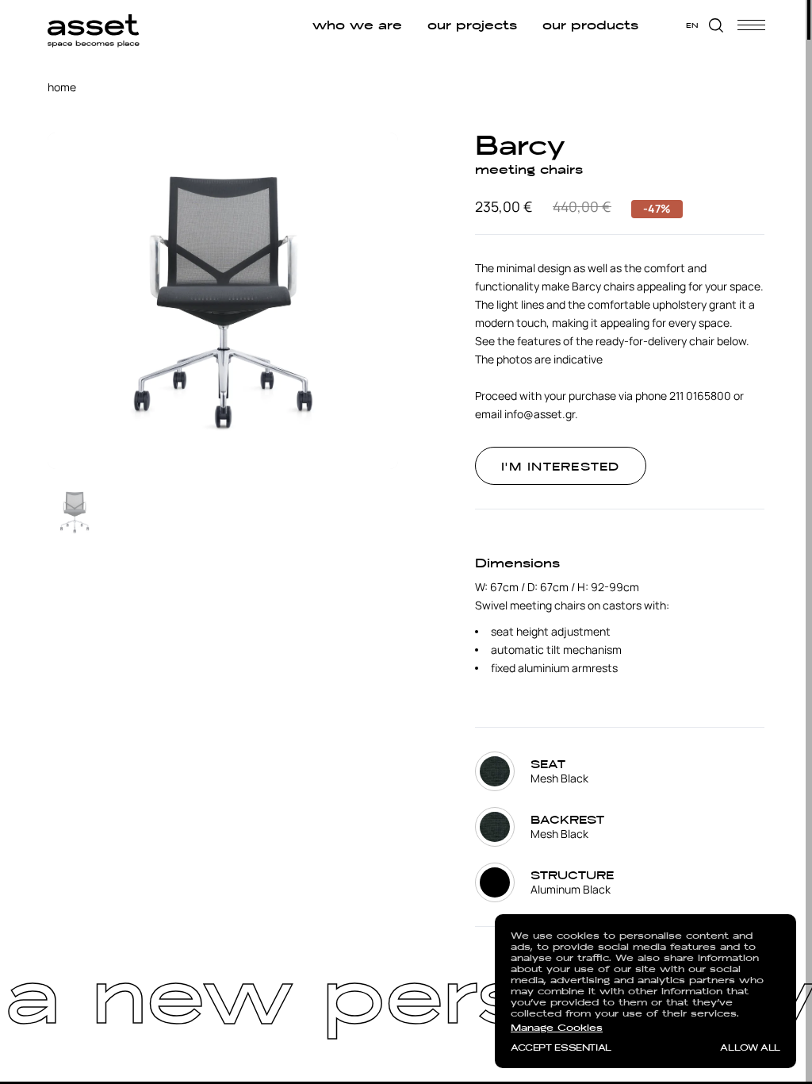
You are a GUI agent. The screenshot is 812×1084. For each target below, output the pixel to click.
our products (590, 25)
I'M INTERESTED (560, 466)
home (62, 86)
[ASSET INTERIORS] (94, 25)
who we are (356, 25)
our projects (471, 25)
